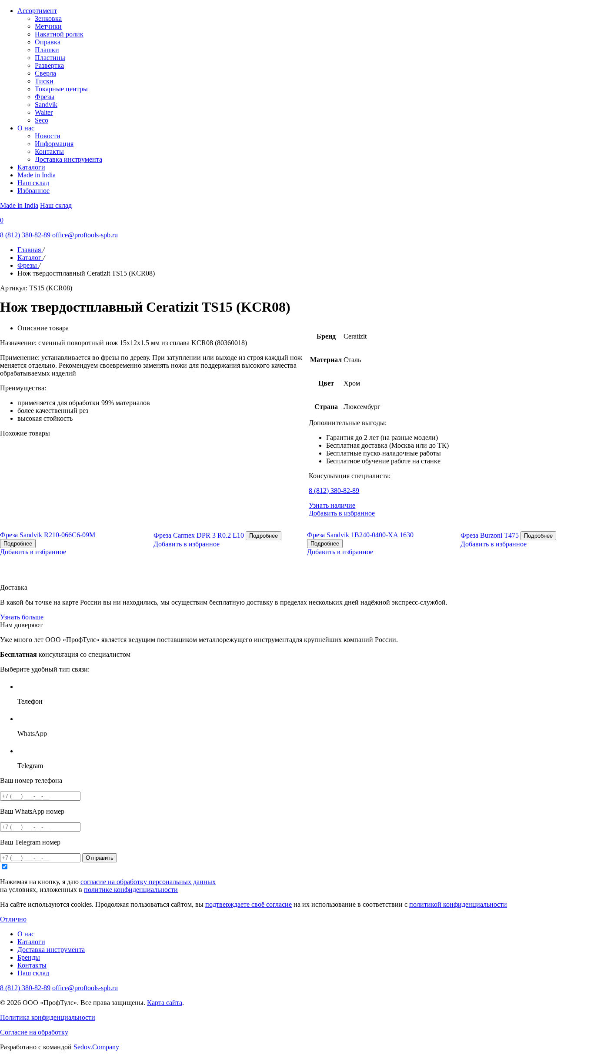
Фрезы (44, 96)
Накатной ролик (59, 34)
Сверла (45, 73)
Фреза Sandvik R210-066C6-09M (47, 535)
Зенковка (48, 18)
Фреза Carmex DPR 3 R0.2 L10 (199, 535)
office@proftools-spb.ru (85, 235)
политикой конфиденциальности (458, 904)
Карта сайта (164, 1002)
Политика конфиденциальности (47, 1017)
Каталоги (31, 167)
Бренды (28, 957)
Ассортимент (37, 10)
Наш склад (33, 182)
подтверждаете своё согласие (248, 904)
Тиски (44, 81)
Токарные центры (61, 89)
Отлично (13, 919)
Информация (54, 143)
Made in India (36, 175)
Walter (44, 112)
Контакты (49, 151)
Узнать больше (21, 617)
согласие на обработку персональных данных (148, 881)
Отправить (99, 858)
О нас (25, 128)
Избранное (33, 190)
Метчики (48, 26)
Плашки (47, 49)
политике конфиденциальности (131, 889)
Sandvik (46, 104)
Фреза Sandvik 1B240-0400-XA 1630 (360, 535)
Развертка (49, 65)
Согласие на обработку (34, 1032)
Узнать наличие (332, 505)
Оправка (47, 42)
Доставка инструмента (68, 159)
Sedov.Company (96, 1047)
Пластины (50, 57)
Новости (47, 136)
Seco (41, 120)
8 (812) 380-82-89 (25, 235)
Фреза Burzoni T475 (490, 535)
